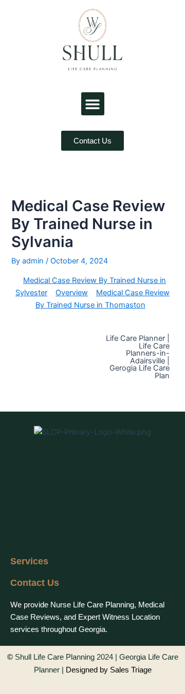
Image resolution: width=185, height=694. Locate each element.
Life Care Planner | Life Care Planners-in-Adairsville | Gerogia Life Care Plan (138, 357)
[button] (92, 103)
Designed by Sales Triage (109, 670)
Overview (71, 292)
